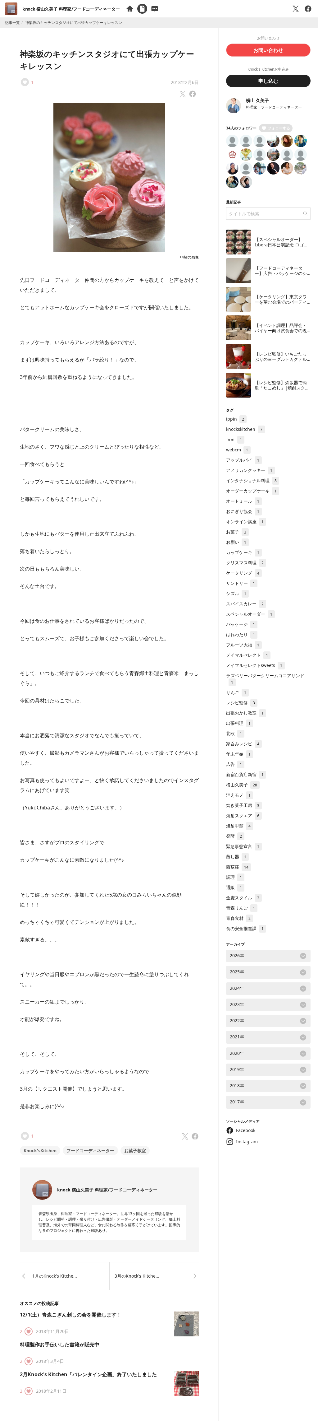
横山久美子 (241, 785)
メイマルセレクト (247, 655)
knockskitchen (244, 429)
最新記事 (233, 202)
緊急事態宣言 (242, 846)
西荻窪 (237, 867)
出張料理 (238, 723)
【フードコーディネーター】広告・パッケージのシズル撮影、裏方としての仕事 (281, 276)
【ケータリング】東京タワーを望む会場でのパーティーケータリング (281, 302)
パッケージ (240, 624)
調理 (234, 877)
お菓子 (236, 532)
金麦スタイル (242, 898)
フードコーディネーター (90, 1150)
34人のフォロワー (241, 128)
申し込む (268, 80)
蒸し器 (236, 857)
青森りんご (240, 908)
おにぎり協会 (242, 511)
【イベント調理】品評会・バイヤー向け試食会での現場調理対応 (281, 330)
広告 (234, 764)
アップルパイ (242, 460)
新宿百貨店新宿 (245, 774)
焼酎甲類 (238, 826)
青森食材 (238, 918)
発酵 (234, 836)
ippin (235, 419)
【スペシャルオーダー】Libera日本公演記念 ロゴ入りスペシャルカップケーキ (281, 244)
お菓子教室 (135, 1150)
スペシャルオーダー (249, 614)
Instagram (247, 1141)
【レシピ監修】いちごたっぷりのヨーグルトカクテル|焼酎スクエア (282, 359)
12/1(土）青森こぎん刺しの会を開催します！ (70, 1314)
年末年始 (238, 754)
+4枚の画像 (189, 257)
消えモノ (238, 795)
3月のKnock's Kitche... (137, 1276)
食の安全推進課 (245, 928)
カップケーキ (242, 552)
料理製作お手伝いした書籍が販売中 (59, 1344)
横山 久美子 (257, 100)
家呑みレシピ (242, 744)
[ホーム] (130, 9)
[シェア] (308, 9)
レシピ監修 (240, 703)
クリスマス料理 (245, 563)
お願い (236, 542)
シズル (236, 593)
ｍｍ (234, 439)
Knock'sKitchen (40, 1150)
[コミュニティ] (155, 9)
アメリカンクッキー (249, 470)
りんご (236, 692)
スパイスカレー (245, 604)
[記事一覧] (142, 9)
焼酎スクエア (242, 815)
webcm (237, 450)
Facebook (245, 1130)
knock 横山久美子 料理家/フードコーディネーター (71, 9)
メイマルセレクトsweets (254, 665)
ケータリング (242, 573)
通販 (234, 887)
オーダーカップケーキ (251, 491)
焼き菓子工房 (242, 805)
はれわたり (240, 634)
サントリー (240, 583)
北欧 (234, 733)
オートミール (242, 501)
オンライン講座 (245, 521)
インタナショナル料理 (251, 480)
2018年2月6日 (185, 82)
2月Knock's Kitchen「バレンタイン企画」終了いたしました (88, 1374)
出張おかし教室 (245, 713)
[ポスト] (296, 9)
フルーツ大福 (242, 645)
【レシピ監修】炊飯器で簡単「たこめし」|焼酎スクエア (282, 388)
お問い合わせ (268, 50)
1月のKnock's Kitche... (54, 1276)
